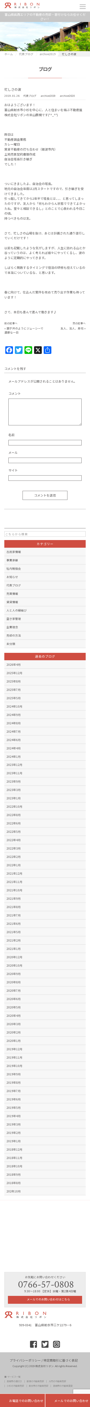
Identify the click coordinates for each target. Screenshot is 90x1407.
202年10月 (13, 1191)
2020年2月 (13, 1032)
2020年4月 (13, 1015)
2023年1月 (13, 798)
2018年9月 (13, 1174)
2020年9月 (13, 974)
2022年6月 (13, 823)
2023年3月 (13, 790)
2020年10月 (14, 965)
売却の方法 (13, 635)
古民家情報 (13, 552)
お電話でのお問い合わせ (22, 1400)
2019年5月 (13, 1107)
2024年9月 (13, 715)
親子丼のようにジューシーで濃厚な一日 (23, 330)
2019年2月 (13, 1133)
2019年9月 (13, 1074)
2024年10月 (14, 706)
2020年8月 (13, 982)
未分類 (10, 644)
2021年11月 (14, 882)
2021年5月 (13, 932)
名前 (11, 435)
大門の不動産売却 (57, 1381)
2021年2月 (13, 940)
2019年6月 (13, 1099)
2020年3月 (13, 1024)
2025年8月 (13, 681)
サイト (13, 470)
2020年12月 (14, 957)
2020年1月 (13, 1041)
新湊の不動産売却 (35, 1381)
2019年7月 (13, 1091)
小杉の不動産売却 (15, 1386)
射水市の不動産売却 (38, 1386)
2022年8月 (13, 815)
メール (13, 452)
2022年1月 (13, 865)
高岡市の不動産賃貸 (62, 1386)
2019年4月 (13, 1116)
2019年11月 (14, 1057)
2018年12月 (14, 1149)
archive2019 (48, 95)
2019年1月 (13, 1141)
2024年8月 (13, 723)
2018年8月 (13, 1183)
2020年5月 (13, 1007)
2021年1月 (13, 949)
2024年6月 (13, 740)
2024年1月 (13, 756)
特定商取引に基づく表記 (60, 1360)
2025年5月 (13, 698)
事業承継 (12, 560)
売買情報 (12, 593)
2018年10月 (14, 1166)
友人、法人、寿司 (72, 328)
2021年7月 (13, 915)
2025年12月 (14, 673)
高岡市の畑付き (14, 1381)
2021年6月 (13, 923)
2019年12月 (14, 1049)
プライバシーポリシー (25, 1360)
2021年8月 (13, 907)
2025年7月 (13, 689)
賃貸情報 (12, 602)
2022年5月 (13, 831)
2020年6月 (13, 999)
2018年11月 (14, 1158)
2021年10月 (14, 890)
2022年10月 (14, 806)
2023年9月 (13, 781)
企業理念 (12, 627)
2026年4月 (13, 664)
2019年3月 (13, 1124)
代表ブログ (29, 95)
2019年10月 (14, 1066)
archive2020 (67, 95)
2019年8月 (13, 1082)
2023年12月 (14, 765)
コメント (14, 393)
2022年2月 (13, 857)
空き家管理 (13, 619)
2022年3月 (13, 848)
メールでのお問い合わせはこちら (48, 1299)
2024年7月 (13, 731)
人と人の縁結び (16, 610)
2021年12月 (14, 873)
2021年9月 (13, 898)
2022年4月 (13, 840)
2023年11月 (14, 773)
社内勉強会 (13, 568)
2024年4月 (13, 748)
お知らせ (12, 577)
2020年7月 (13, 990)
